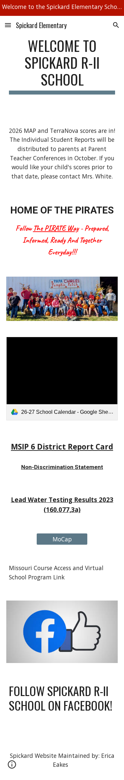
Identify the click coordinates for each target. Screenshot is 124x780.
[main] (62, 65)
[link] (62, 378)
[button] (8, 25)
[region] (62, 8)
